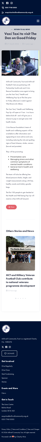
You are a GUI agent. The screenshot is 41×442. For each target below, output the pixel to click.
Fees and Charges (33, 429)
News (4, 393)
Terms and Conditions (19, 429)
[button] (15, 298)
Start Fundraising (8, 374)
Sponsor (5, 378)
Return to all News (22, 29)
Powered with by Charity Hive (14, 436)
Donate (10, 353)
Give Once (6, 370)
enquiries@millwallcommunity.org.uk (19, 12)
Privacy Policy (6, 429)
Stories (4, 382)
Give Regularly (7, 366)
